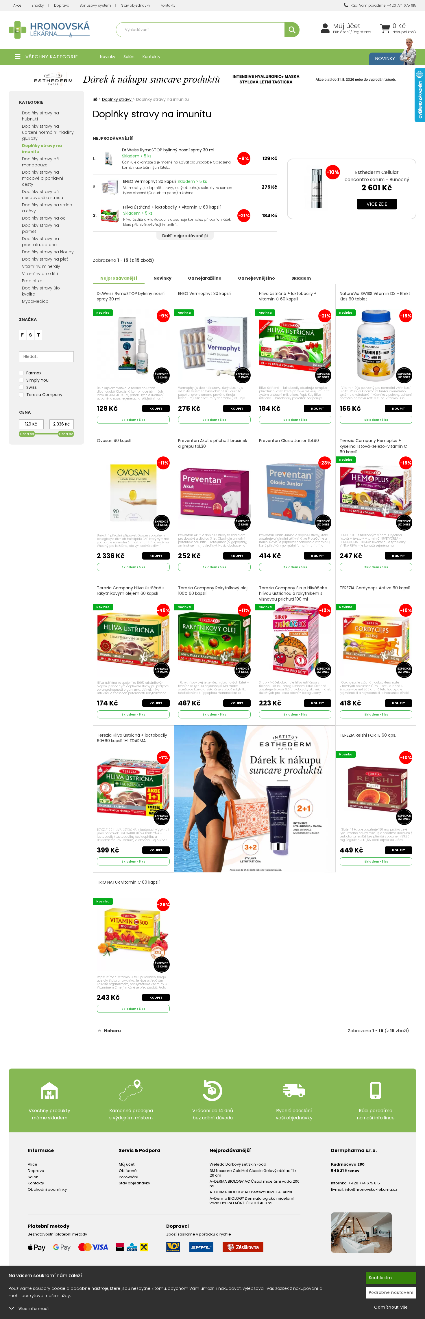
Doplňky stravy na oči (44, 218)
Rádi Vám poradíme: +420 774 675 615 (383, 5)
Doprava (61, 5)
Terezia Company (44, 394)
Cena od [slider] (27, 434)
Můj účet (347, 26)
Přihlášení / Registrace (352, 32)
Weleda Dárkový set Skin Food (238, 1164)
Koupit (155, 408)
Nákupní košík (404, 32)
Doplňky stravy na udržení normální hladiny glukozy (48, 132)
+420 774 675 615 (364, 1183)
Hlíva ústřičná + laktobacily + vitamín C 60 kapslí (172, 207)
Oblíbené (128, 1170)
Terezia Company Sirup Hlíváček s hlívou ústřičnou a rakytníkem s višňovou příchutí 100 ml (293, 593)
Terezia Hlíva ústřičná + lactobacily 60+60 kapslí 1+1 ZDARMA (132, 738)
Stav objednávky (135, 5)
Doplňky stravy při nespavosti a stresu (42, 194)
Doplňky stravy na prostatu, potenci (40, 242)
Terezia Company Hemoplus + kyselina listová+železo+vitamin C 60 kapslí (373, 446)
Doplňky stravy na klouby (48, 252)
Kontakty (167, 5)
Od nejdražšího (204, 278)
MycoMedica (35, 301)
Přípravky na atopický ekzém (227, 42)
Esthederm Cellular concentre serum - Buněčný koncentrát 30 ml (377, 179)
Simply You (37, 380)
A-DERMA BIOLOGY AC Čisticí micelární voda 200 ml (255, 1184)
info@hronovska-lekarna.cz (371, 1189)
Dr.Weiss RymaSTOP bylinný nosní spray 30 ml (168, 150)
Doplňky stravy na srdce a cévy (47, 208)
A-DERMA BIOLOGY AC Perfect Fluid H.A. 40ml (251, 1192)
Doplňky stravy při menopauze (40, 162)
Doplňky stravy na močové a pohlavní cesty (42, 178)
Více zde (377, 204)
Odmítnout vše (391, 1307)
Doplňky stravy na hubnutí (40, 116)
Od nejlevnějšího (256, 278)
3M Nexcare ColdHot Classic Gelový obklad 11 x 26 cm (253, 1173)
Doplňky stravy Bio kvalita (41, 291)
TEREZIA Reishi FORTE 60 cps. (368, 735)
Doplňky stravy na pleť (45, 259)
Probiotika (32, 281)
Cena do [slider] (66, 434)
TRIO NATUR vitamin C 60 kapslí (128, 882)
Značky (38, 5)
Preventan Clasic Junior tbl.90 (289, 440)
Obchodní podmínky (47, 1189)
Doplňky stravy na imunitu (42, 149)
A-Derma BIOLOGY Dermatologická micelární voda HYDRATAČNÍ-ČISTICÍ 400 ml (252, 1201)
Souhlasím (380, 1278)
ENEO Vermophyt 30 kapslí (149, 181)
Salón (128, 57)
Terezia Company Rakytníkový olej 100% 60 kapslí (212, 591)
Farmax (33, 373)
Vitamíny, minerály (181, 42)
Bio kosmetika (268, 42)
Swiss (31, 387)
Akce (17, 5)
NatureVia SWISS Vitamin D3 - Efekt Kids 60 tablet (375, 296)
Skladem (301, 278)
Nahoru (112, 1031)
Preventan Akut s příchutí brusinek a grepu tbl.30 (212, 443)
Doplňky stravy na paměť (40, 228)
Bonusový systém (95, 5)
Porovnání (128, 1177)
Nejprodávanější (118, 278)
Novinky (107, 57)
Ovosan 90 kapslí (114, 440)
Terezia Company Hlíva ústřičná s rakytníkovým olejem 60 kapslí (131, 591)
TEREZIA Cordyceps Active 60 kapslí (375, 588)
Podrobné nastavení (391, 1292)
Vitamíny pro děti (40, 273)
